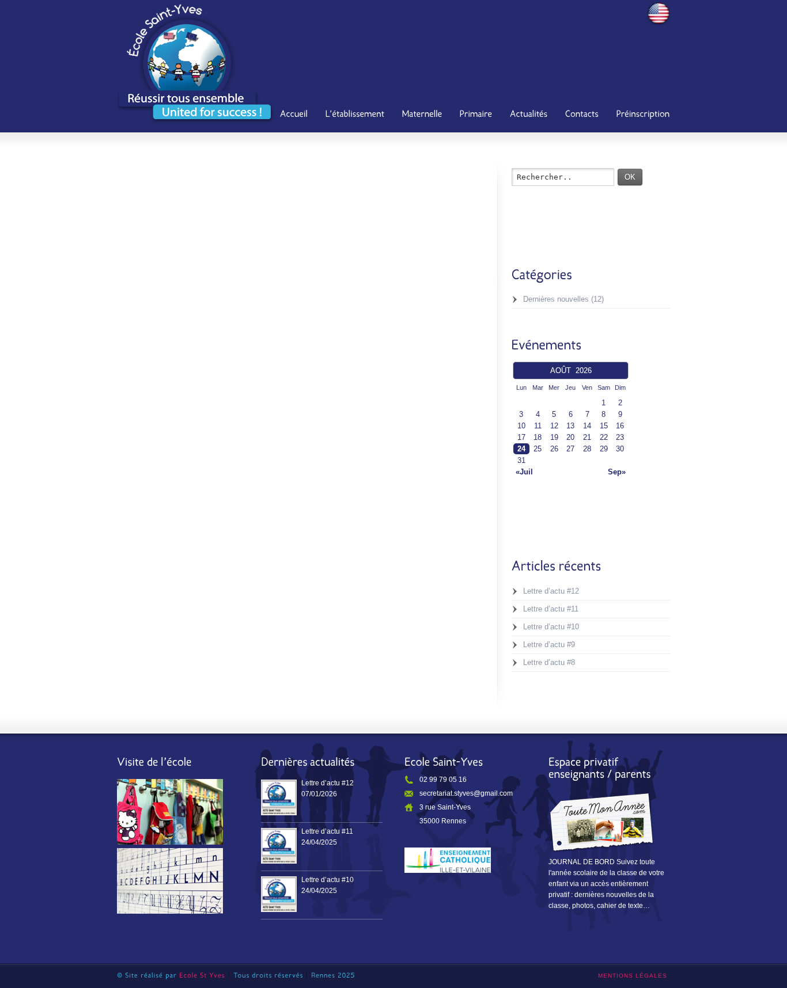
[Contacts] (582, 115)
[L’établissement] (355, 115)
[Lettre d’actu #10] (279, 894)
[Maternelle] (422, 115)
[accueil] (294, 115)
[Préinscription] (643, 115)
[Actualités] (529, 115)
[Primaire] (476, 115)
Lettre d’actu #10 (551, 626)
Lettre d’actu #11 (550, 609)
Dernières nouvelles (556, 299)
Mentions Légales (632, 975)
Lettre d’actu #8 (549, 662)
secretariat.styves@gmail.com (466, 793)
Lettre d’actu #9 (549, 644)
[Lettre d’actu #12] (279, 797)
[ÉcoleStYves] (202, 975)
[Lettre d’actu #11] (279, 846)
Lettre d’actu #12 (551, 591)
